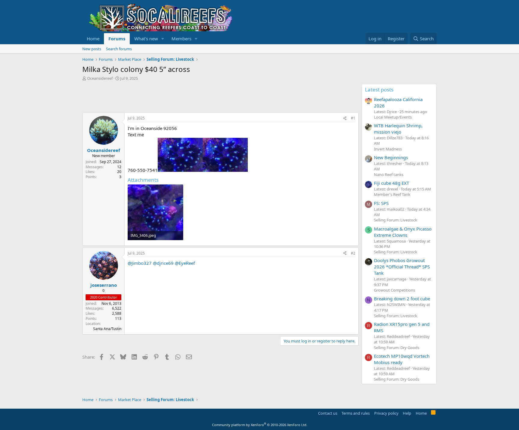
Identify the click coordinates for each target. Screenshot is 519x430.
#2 (353, 253)
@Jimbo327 (140, 263)
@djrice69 (163, 263)
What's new (146, 39)
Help (407, 413)
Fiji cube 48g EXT (391, 183)
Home (93, 39)
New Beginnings (391, 157)
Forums (116, 39)
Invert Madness (388, 149)
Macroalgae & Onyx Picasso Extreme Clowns (403, 232)
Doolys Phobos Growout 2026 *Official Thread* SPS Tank (402, 266)
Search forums (119, 48)
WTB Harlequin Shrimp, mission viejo (398, 128)
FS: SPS (381, 203)
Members (181, 39)
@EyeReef (185, 263)
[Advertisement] (191, 97)
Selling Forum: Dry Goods (396, 347)
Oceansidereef (100, 78)
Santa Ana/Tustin (107, 328)
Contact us (327, 413)
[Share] (345, 118)
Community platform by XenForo (259, 424)
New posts (91, 48)
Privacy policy (386, 413)
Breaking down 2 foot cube (402, 298)
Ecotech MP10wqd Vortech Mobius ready (401, 359)
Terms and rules (355, 413)
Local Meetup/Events (393, 117)
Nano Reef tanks (388, 174)
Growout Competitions (394, 290)
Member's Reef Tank (392, 194)
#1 (353, 118)
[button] (163, 38)
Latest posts (379, 89)
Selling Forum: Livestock (395, 220)
